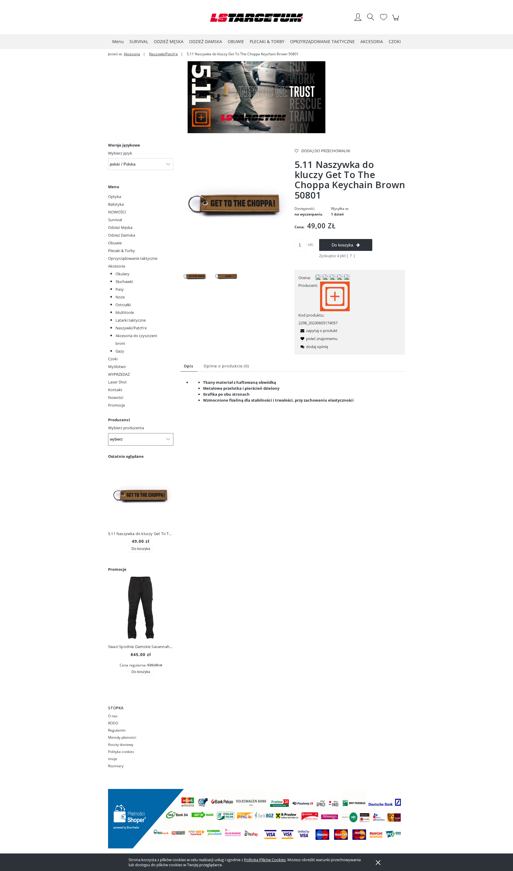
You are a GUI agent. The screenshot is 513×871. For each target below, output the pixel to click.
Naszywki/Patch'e (131, 328)
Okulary (122, 273)
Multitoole (124, 312)
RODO (113, 723)
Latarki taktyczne (130, 320)
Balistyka (116, 204)
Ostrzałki (123, 304)
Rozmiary (116, 765)
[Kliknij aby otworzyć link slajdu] (256, 97)
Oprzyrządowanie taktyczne (132, 258)
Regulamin (117, 730)
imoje (112, 758)
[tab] (189, 366)
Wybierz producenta (126, 428)
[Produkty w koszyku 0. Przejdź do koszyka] (396, 20)
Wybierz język (120, 153)
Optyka (114, 196)
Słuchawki (124, 281)
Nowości (115, 397)
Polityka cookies (121, 751)
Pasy (119, 289)
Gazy (119, 351)
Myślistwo (117, 366)
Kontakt (115, 389)
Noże (120, 297)
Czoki (113, 358)
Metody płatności (122, 737)
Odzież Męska (120, 227)
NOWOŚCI (117, 212)
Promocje (116, 405)
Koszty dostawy (120, 744)
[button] (318, 330)
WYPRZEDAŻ (119, 374)
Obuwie (115, 243)
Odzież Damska (121, 235)
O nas (113, 716)
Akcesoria (116, 266)
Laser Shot (117, 382)
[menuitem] (118, 41)
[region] (256, 97)
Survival (115, 219)
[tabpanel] (292, 395)
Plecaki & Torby (121, 250)
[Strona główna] (256, 18)
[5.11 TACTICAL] (335, 295)
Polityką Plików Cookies (265, 859)
